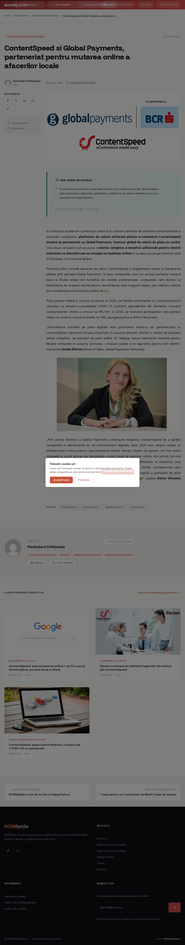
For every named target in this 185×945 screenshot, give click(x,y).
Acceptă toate (61, 479)
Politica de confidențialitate (117, 472)
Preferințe (83, 479)
